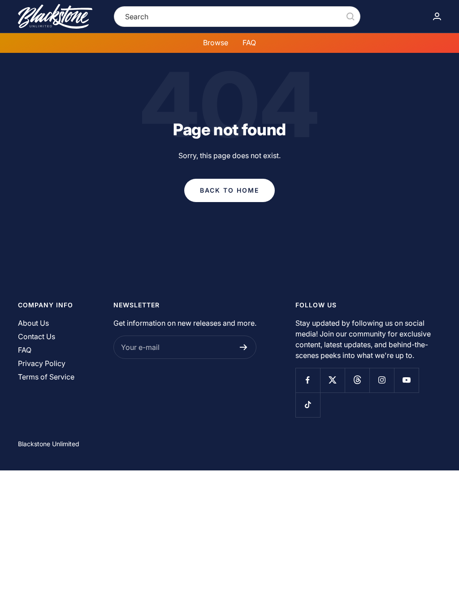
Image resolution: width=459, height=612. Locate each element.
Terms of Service (46, 376)
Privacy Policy (41, 363)
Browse (215, 42)
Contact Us (36, 336)
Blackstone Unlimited (48, 444)
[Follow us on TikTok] (307, 404)
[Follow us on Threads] (357, 380)
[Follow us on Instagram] (381, 380)
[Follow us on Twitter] (332, 380)
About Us (33, 323)
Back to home (229, 190)
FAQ (249, 42)
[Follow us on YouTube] (406, 380)
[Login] (437, 16)
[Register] (243, 347)
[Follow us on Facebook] (307, 380)
